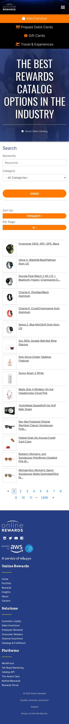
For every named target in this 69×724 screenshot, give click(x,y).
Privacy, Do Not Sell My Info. (34, 713)
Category (9, 171)
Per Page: (10, 222)
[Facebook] (22, 538)
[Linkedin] (4, 538)
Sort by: (9, 210)
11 (31, 497)
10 (23, 497)
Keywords (9, 155)
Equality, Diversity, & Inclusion (34, 700)
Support (34, 707)
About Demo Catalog (36, 131)
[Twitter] (10, 538)
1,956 (44, 497)
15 (33, 227)
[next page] (53, 497)
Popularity (33, 216)
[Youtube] (16, 538)
